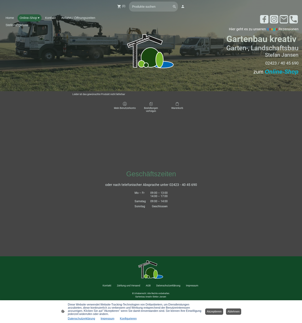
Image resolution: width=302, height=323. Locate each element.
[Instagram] (274, 19)
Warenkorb (177, 108)
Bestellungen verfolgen (151, 109)
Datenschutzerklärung (81, 318)
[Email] (284, 19)
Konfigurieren (128, 318)
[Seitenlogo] (151, 52)
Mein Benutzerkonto (125, 108)
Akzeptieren (214, 311)
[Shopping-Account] (183, 6)
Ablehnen (234, 311)
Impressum (107, 318)
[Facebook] (264, 19)
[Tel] (293, 19)
